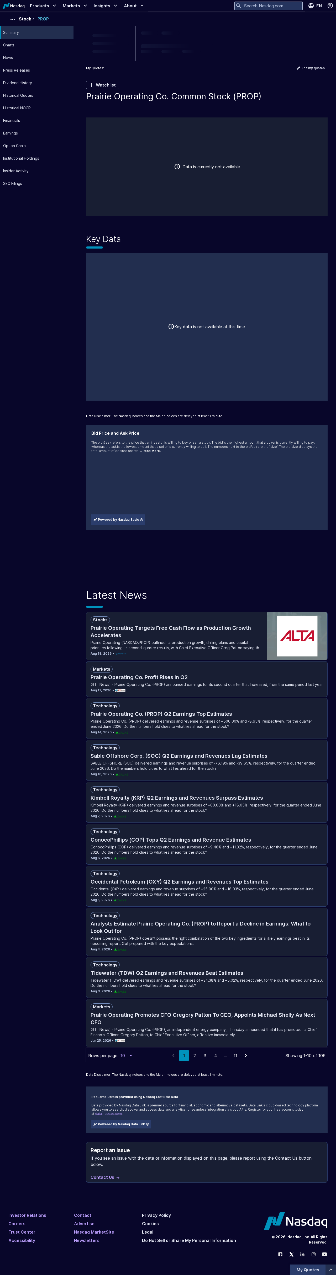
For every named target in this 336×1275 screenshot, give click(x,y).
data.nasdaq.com (108, 1114)
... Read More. (150, 451)
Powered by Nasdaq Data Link (121, 1124)
